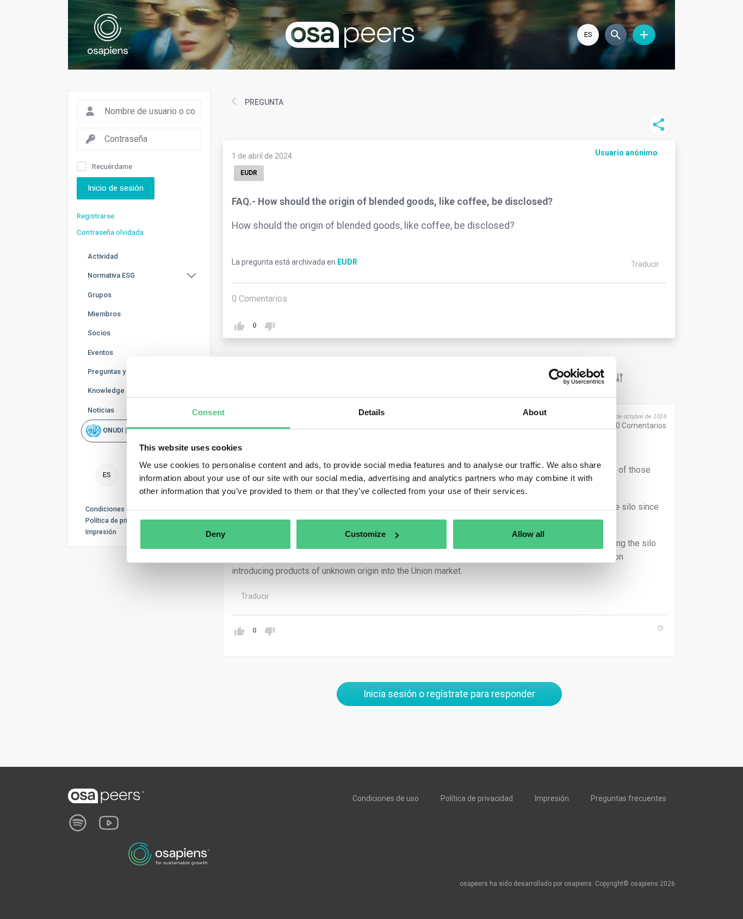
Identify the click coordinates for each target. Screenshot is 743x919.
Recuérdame (112, 166)
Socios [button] (99, 333)
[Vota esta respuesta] (239, 631)
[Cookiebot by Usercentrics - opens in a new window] (556, 376)
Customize (365, 534)
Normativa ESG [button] (111, 275)
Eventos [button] (100, 352)
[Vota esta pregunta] (239, 326)
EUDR (347, 262)
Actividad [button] (103, 256)
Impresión (100, 532)
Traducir (645, 264)
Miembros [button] (104, 314)
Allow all (528, 534)
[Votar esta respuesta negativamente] (269, 631)
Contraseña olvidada (110, 232)
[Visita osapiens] (169, 853)
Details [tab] (371, 412)
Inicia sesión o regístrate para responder (449, 694)
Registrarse (95, 215)
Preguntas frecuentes (628, 798)
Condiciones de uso (116, 509)
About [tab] (535, 412)
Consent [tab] (208, 412)
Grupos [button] (100, 295)
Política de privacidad (118, 520)
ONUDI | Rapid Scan (132, 430)
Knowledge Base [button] (115, 390)
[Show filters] (618, 377)
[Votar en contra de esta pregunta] (269, 326)
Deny (215, 534)
